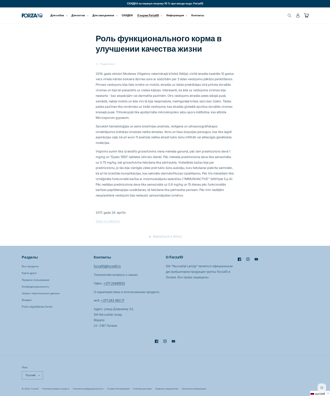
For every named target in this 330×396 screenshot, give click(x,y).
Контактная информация (194, 388)
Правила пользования (35, 279)
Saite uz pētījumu (108, 221)
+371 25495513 (114, 283)
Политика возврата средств (55, 388)
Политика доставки (142, 388)
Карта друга (29, 273)
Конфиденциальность (35, 286)
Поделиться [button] (107, 63)
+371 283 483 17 (112, 300)
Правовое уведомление (166, 388)
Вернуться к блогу (167, 236)
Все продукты (30, 266)
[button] (58, 15)
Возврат (27, 299)
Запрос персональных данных (41, 293)
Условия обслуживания (118, 388)
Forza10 (35, 388)
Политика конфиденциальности (88, 388)
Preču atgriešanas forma (37, 306)
